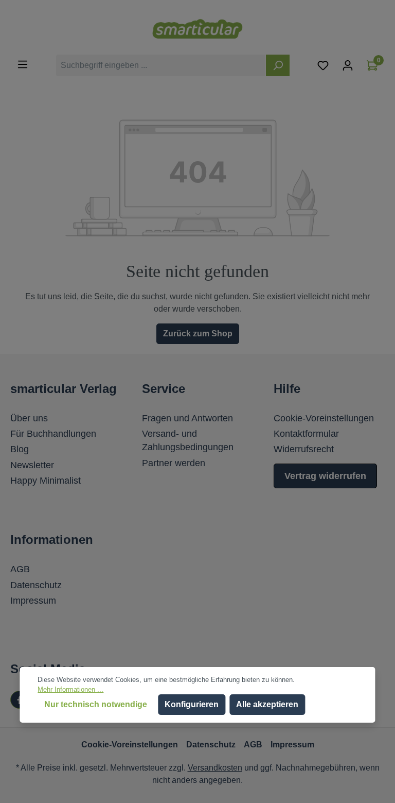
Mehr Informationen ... (70, 689)
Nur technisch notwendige (95, 704)
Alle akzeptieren (267, 704)
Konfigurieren (192, 704)
